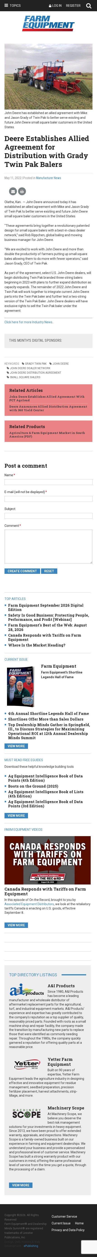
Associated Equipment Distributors (29, 904)
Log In (57, 5)
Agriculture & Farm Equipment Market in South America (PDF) (47, 434)
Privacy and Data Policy (68, 1230)
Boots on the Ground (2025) (33, 786)
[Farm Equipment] (21, 687)
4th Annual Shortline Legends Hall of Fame (48, 713)
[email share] (13, 191)
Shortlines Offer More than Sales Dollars (45, 719)
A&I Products (61, 985)
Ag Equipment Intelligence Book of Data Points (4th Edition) (45, 778)
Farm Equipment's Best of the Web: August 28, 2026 (47, 627)
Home (79, 1223)
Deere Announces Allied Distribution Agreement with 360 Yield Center (48, 408)
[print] (22, 191)
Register (73, 5)
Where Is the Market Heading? (36, 645)
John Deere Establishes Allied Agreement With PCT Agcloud (47, 398)
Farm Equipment (58, 666)
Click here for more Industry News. (29, 322)
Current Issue (61, 1223)
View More (16, 746)
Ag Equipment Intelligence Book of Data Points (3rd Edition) (45, 803)
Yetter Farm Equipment (60, 1062)
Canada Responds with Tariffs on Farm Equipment (44, 637)
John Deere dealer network (30, 368)
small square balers (25, 377)
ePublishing (31, 1246)
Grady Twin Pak (35, 363)
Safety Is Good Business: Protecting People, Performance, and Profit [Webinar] (48, 617)
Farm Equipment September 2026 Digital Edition (45, 607)
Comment (13, 525)
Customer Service (64, 1216)
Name (10, 475)
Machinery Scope (66, 1108)
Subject (10, 509)
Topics (15, 5)
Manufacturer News (48, 178)
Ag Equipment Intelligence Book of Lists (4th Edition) (45, 793)
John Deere (61, 363)
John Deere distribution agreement (35, 372)
